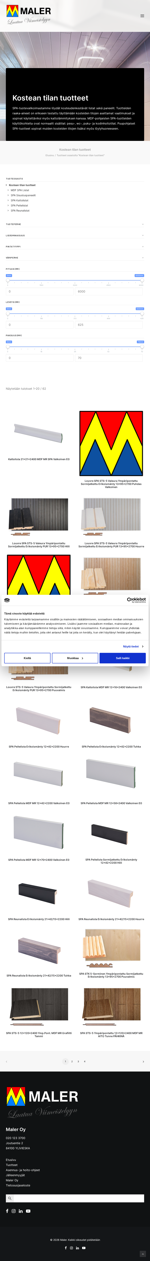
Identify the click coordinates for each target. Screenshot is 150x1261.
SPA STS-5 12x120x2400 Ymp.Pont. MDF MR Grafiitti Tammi (39, 1034)
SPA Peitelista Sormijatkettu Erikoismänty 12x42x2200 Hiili (111, 861)
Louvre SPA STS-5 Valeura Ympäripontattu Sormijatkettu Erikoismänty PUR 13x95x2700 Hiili (39, 545)
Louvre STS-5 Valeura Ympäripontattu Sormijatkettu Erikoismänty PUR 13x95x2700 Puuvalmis (38, 688)
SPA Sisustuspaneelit (23, 195)
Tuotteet (12, 1165)
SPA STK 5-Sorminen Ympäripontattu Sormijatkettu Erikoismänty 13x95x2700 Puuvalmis (111, 975)
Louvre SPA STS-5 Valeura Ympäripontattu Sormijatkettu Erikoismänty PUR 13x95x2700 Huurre (111, 545)
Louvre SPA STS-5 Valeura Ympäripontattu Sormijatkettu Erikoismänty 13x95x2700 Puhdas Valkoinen (111, 484)
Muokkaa (73, 657)
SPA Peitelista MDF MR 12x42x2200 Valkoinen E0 (39, 803)
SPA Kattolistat (19, 200)
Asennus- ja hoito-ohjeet (23, 1170)
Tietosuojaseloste (18, 1185)
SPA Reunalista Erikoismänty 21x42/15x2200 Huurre (111, 919)
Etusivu (50, 155)
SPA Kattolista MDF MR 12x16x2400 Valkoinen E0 (111, 687)
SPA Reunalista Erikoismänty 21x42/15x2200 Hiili (39, 919)
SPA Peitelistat (19, 205)
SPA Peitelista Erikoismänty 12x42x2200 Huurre (39, 746)
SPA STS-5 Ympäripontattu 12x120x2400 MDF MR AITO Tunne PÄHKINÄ (111, 1034)
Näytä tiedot (131, 646)
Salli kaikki (123, 657)
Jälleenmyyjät (15, 1175)
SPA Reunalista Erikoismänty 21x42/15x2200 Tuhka (39, 975)
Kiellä (27, 657)
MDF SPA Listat (20, 190)
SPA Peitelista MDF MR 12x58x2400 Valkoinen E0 (111, 803)
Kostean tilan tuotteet (22, 185)
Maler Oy (12, 1180)
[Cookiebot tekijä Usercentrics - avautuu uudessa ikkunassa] (130, 600)
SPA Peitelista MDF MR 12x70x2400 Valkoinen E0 (38, 859)
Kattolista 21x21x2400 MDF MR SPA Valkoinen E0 (39, 459)
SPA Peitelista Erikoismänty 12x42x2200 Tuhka (111, 746)
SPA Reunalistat (20, 210)
